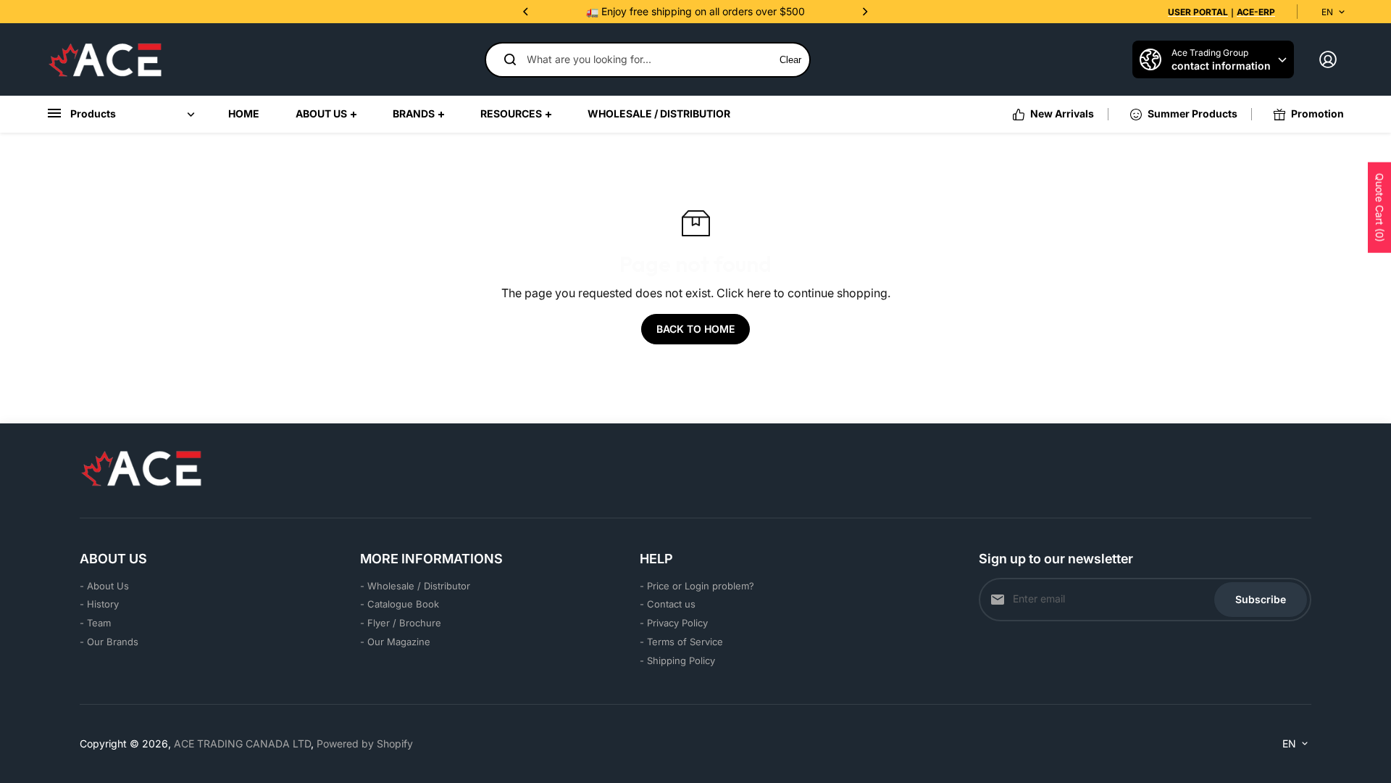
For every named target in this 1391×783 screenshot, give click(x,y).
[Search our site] (510, 59)
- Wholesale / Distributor (415, 586)
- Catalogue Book (399, 604)
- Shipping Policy (677, 660)
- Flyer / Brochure (400, 623)
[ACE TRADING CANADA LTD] (105, 59)
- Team (95, 623)
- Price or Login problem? (697, 586)
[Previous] (527, 12)
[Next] (864, 12)
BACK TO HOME (695, 329)
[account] (1328, 59)
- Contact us (668, 604)
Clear (790, 59)
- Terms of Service (681, 641)
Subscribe (1260, 599)
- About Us (104, 586)
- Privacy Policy (674, 623)
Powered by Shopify (365, 743)
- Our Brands (109, 641)
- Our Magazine (395, 641)
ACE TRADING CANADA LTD (242, 743)
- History (99, 604)
